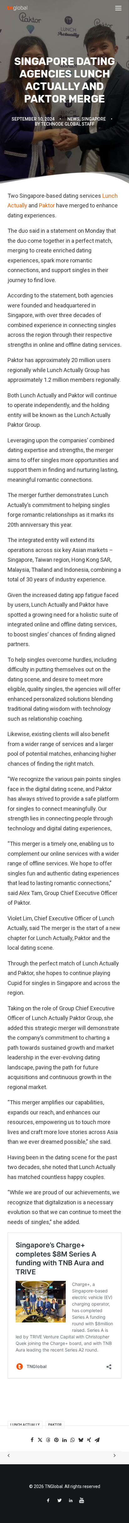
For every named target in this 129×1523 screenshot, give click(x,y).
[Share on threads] (48, 1440)
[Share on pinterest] (56, 1440)
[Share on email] (97, 1440)
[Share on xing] (89, 1440)
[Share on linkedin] (64, 1440)
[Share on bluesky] (81, 1440)
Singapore (93, 119)
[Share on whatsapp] (72, 1440)
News (73, 119)
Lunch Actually (25, 1425)
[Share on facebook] (32, 1440)
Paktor (47, 205)
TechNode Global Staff (68, 124)
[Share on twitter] (40, 1440)
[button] (118, 8)
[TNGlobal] (17, 8)
